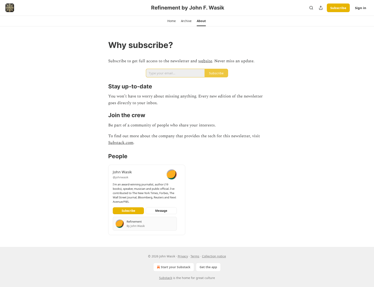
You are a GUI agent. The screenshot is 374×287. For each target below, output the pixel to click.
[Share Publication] (320, 7)
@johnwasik (120, 177)
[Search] (311, 7)
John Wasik (122, 171)
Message (161, 211)
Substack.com (120, 143)
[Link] (102, 44)
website (205, 61)
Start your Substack (175, 267)
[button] (171, 21)
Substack (165, 278)
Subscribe (338, 8)
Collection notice (214, 256)
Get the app (208, 267)
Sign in (360, 8)
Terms (194, 256)
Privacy (183, 256)
